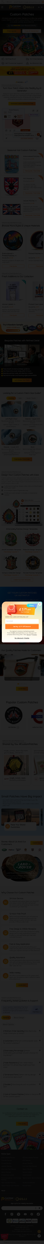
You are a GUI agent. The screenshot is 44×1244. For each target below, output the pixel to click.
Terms (29, 634)
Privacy (34, 634)
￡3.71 (22, 609)
